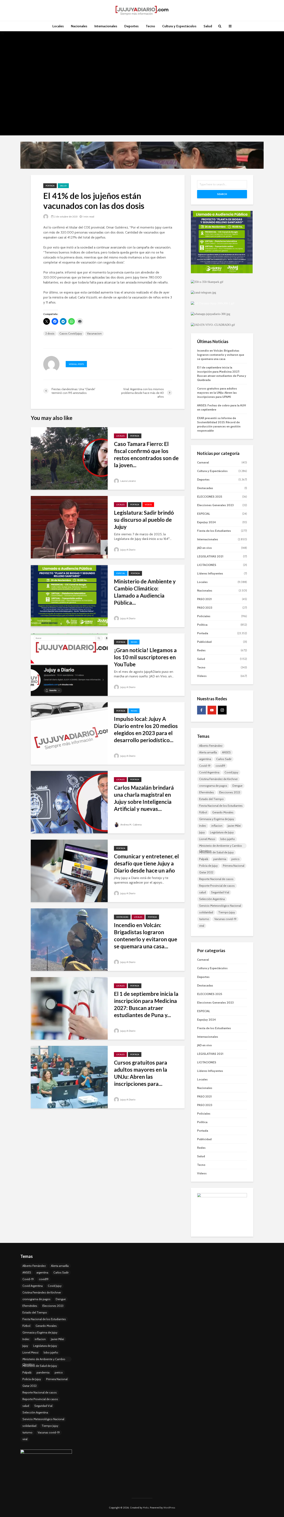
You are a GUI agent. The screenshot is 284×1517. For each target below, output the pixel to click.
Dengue (237, 786)
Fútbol (203, 812)
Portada (50, 185)
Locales (58, 26)
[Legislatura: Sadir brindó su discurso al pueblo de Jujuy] (69, 527)
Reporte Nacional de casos (216, 879)
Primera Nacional (233, 866)
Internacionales (105, 26)
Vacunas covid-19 (225, 919)
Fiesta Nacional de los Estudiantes (221, 806)
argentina (205, 759)
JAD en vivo (204, 548)
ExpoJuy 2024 (206, 522)
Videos (148, 504)
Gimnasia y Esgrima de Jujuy (216, 819)
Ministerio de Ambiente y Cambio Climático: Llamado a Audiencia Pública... (145, 592)
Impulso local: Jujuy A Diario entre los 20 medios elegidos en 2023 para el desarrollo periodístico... (146, 729)
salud (202, 892)
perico (235, 859)
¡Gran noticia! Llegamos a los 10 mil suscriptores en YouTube (145, 657)
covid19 (220, 766)
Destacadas (122, 917)
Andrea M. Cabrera (131, 824)
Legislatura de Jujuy (222, 832)
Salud (208, 26)
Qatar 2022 (206, 872)
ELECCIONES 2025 (209, 496)
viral (201, 926)
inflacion (216, 826)
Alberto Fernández (210, 746)
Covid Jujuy (231, 772)
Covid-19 (204, 766)
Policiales (203, 616)
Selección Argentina (212, 899)
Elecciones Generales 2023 (215, 505)
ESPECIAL (120, 573)
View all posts (76, 364)
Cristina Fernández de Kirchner (218, 779)
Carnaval (203, 462)
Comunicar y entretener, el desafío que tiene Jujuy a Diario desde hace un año (146, 863)
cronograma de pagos (213, 786)
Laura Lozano (128, 480)
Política (202, 625)
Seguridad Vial (220, 892)
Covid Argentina (209, 772)
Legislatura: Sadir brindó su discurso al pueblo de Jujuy (144, 519)
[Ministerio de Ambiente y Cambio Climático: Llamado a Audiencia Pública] (69, 596)
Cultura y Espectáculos (179, 26)
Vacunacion (94, 333)
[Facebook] (201, 710)
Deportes (131, 26)
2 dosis (49, 333)
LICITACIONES (206, 565)
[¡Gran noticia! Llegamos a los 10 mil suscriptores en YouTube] (69, 664)
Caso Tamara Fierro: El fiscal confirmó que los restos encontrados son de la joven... (146, 454)
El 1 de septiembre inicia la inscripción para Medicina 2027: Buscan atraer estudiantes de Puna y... (146, 1004)
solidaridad (206, 912)
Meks (146, 1507)
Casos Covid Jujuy (70, 333)
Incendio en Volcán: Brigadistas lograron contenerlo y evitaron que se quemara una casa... (145, 936)
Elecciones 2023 (229, 792)
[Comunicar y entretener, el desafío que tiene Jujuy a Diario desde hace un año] (69, 871)
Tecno (150, 26)
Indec (202, 826)
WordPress (169, 1507)
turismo (204, 919)
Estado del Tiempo (211, 799)
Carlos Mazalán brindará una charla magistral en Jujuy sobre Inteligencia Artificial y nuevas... (144, 798)
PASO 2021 (204, 599)
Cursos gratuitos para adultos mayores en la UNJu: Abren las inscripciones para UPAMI (217, 393)
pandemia (219, 859)
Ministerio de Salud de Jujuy (216, 852)
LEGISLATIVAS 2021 (210, 556)
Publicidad (204, 642)
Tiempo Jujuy (226, 912)
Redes (134, 642)
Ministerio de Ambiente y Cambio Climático (220, 846)
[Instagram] (222, 710)
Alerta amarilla (208, 752)
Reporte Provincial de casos (217, 886)
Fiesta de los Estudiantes (214, 531)
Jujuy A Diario (127, 549)
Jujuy (202, 832)
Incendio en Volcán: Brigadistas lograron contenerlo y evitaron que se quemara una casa (220, 355)
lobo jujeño (227, 839)
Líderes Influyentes (210, 573)
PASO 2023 (204, 607)
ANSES (226, 752)
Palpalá (203, 859)
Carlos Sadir (223, 759)
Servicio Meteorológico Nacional (220, 906)
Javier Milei (234, 826)
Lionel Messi (207, 839)
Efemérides (206, 792)
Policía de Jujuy (208, 866)
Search (222, 194)
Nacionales (79, 26)
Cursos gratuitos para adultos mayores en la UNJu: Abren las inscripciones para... (140, 1073)
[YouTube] (211, 710)
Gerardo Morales (222, 812)
